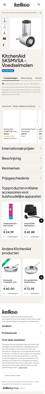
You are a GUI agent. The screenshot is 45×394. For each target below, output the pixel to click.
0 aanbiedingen (10, 78)
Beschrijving (26, 78)
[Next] (41, 220)
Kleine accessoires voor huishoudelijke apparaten (19, 12)
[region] (22, 221)
